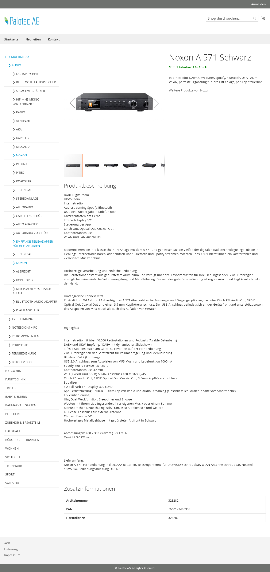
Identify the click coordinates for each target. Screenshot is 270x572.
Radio (20, 112)
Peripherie (20, 345)
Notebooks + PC (24, 327)
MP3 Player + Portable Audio (32, 291)
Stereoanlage (27, 198)
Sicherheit (13, 457)
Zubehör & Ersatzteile (22, 422)
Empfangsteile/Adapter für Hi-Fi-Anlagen (33, 243)
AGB (7, 543)
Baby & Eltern (16, 397)
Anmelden (258, 4)
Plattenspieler (27, 310)
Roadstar (23, 181)
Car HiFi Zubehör (29, 216)
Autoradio (24, 207)
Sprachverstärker (30, 91)
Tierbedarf (13, 466)
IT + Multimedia (17, 57)
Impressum (12, 555)
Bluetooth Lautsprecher (36, 82)
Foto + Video (22, 362)
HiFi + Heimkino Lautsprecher (26, 101)
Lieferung (11, 549)
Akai (19, 129)
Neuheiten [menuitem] (33, 39)
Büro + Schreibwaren (22, 440)
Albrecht (23, 121)
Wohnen (12, 448)
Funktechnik (15, 379)
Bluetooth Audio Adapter (36, 301)
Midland (23, 147)
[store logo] (22, 21)
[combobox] (232, 18)
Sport (10, 474)
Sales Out (13, 483)
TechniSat (24, 190)
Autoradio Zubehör (32, 233)
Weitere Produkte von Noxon (189, 90)
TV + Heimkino (22, 319)
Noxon (21, 155)
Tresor (10, 388)
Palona (21, 164)
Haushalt (12, 431)
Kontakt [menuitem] (54, 39)
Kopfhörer (24, 280)
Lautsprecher (27, 74)
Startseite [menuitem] (11, 39)
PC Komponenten (25, 336)
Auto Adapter (27, 224)
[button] (72, 103)
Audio (16, 65)
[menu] (135, 39)
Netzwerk (13, 371)
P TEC (20, 173)
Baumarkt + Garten (20, 405)
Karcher (22, 138)
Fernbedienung (24, 353)
